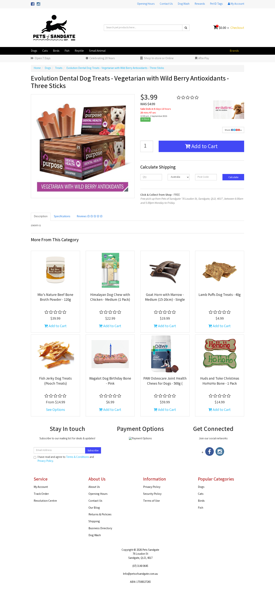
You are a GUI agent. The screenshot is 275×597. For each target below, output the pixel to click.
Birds (56, 51)
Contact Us (166, 4)
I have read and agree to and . (65, 459)
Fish (67, 51)
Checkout (237, 28)
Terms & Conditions (77, 457)
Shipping (94, 521)
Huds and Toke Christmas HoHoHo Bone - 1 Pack (219, 381)
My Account (41, 487)
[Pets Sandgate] (54, 28)
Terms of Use (151, 501)
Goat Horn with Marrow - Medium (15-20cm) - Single (165, 298)
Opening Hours (146, 4)
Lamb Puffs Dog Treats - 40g (219, 295)
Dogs (34, 51)
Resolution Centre (45, 501)
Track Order (41, 494)
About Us (94, 487)
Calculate (233, 177)
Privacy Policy (45, 461)
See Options (55, 410)
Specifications (62, 217)
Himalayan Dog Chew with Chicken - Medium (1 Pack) (110, 298)
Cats (45, 51)
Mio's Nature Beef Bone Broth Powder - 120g (55, 298)
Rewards (200, 4)
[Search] (186, 28)
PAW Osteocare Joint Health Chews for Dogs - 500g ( (165, 381)
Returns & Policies (99, 515)
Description (41, 217)
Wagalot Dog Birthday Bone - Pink (110, 381)
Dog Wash (184, 4)
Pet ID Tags (216, 4)
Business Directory (100, 528)
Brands (234, 51)
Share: (228, 130)
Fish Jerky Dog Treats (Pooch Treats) (55, 381)
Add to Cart (204, 147)
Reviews (82, 217)
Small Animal (97, 51)
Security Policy (152, 494)
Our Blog (94, 508)
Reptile (79, 51)
